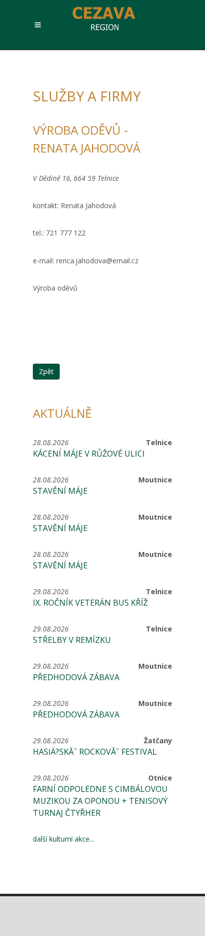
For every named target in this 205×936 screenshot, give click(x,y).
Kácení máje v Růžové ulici (89, 453)
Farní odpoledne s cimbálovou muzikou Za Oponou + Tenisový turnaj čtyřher (100, 800)
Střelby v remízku (72, 639)
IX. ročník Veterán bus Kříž (90, 602)
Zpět (46, 371)
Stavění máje (60, 490)
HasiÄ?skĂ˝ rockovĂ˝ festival (95, 751)
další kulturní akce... (63, 839)
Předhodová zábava (76, 677)
